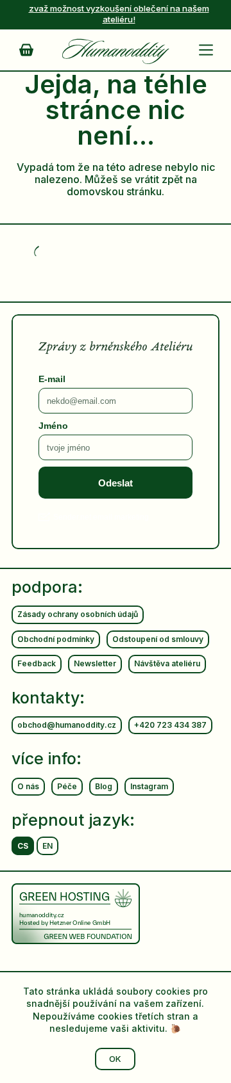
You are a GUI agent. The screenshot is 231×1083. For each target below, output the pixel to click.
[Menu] (208, 50)
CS (22, 846)
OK (115, 1059)
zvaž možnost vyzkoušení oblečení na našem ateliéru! (119, 13)
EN (47, 846)
